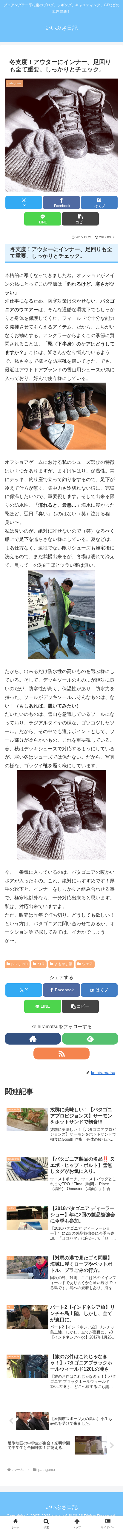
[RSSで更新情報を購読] (61, 1053)
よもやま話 (63, 964)
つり (41, 964)
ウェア (87, 964)
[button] (80, 219)
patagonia (19, 964)
